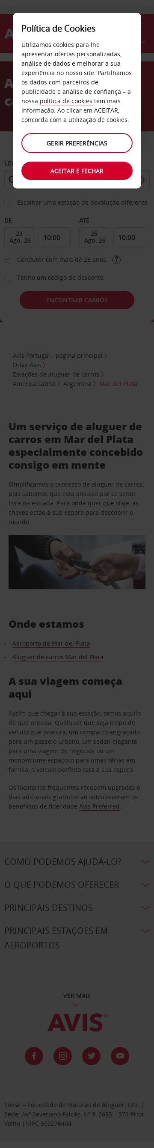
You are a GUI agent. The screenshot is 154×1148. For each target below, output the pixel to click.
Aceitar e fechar (77, 171)
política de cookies (66, 101)
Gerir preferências (77, 143)
